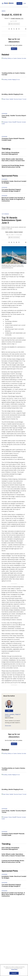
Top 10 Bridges (5, 213)
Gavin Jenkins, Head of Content (14, 232)
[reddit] (16, 29)
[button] (3, 3)
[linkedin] (11, 29)
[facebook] (9, 29)
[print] (25, 29)
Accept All (14, 973)
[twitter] (14, 29)
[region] (14, 970)
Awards (4, 11)
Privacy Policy (14, 969)
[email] (19, 29)
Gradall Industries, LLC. (17, 18)
